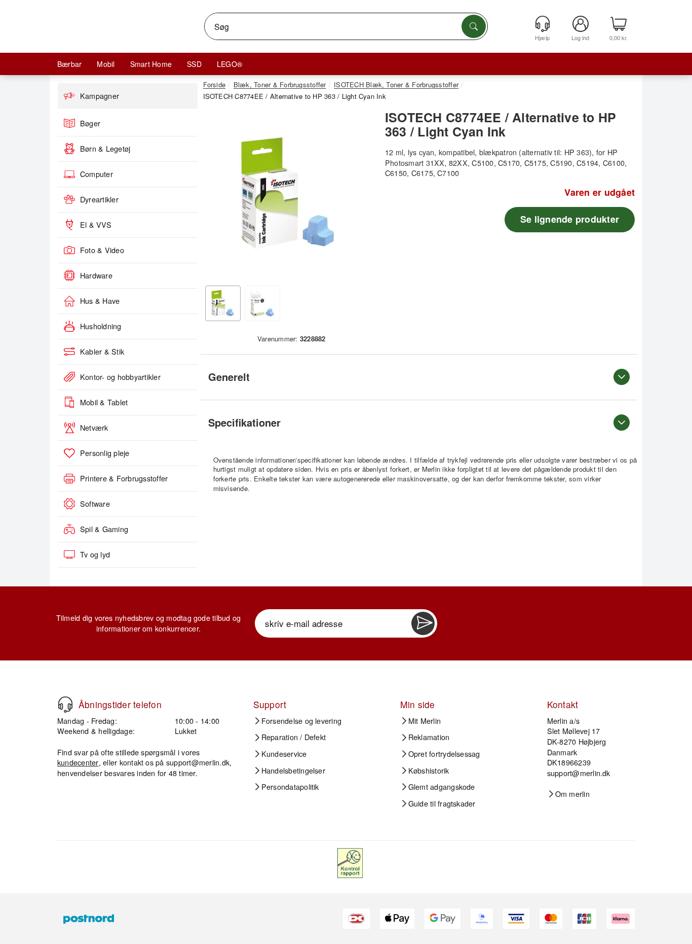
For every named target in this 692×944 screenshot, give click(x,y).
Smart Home (151, 64)
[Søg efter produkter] (474, 26)
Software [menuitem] (95, 504)
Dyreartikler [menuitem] (99, 199)
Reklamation (429, 737)
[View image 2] (262, 303)
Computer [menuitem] (96, 174)
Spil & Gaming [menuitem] (104, 529)
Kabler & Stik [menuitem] (102, 351)
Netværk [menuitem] (94, 428)
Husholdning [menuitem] (101, 326)
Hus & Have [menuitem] (100, 301)
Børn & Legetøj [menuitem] (105, 149)
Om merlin (572, 794)
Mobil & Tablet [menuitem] (104, 402)
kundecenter (78, 762)
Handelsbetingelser (293, 770)
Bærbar (69, 64)
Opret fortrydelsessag (444, 754)
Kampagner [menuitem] (99, 96)
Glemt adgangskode (441, 787)
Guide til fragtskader (442, 803)
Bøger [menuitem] (90, 123)
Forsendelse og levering (301, 721)
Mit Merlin (424, 721)
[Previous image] (218, 196)
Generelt (229, 376)
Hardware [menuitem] (96, 275)
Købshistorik (428, 770)
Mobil (105, 64)
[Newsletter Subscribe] (423, 623)
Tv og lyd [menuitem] (95, 554)
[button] (288, 193)
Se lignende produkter (569, 219)
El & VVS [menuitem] (95, 225)
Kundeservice (284, 754)
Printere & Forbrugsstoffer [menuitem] (124, 478)
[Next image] (357, 196)
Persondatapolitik (290, 787)
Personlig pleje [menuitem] (105, 453)
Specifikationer (244, 422)
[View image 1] (223, 303)
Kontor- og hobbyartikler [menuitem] (120, 377)
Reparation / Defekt (293, 737)
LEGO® (229, 64)
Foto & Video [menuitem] (102, 250)
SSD (194, 64)
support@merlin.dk (197, 762)
